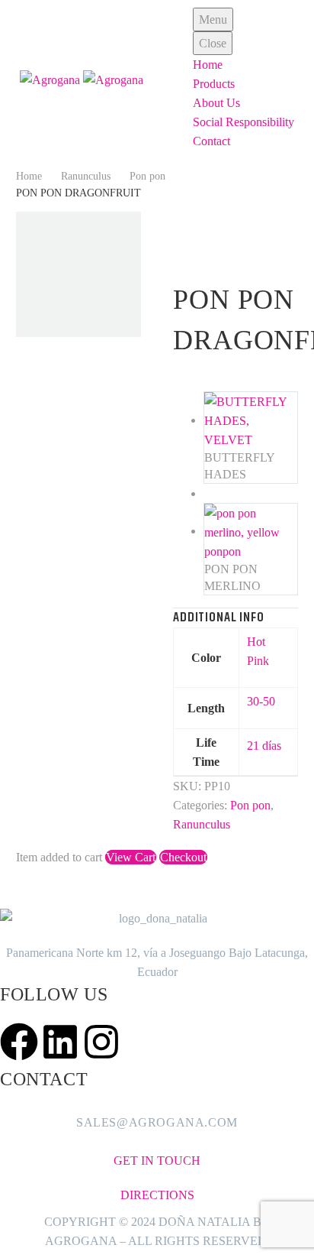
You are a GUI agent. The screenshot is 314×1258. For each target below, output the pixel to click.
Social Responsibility (243, 121)
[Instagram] (101, 1042)
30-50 (261, 701)
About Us (216, 102)
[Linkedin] (60, 1042)
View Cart (130, 857)
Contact (211, 141)
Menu (213, 19)
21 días (264, 745)
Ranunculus (86, 176)
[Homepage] (81, 78)
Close (212, 43)
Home (208, 64)
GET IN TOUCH (157, 1160)
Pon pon (147, 176)
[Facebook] (19, 1042)
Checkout (183, 857)
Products (214, 83)
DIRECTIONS (157, 1194)
